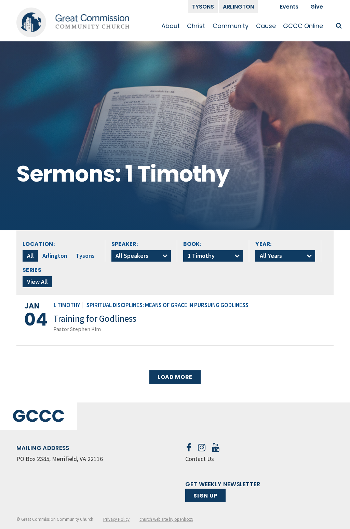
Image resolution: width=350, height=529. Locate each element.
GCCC (38, 416)
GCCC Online (303, 26)
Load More (175, 377)
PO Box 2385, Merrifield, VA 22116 (59, 459)
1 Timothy (66, 305)
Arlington (238, 7)
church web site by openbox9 (166, 519)
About (170, 26)
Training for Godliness (94, 318)
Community (230, 26)
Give (316, 7)
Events (289, 7)
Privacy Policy (116, 519)
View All (37, 282)
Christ (196, 26)
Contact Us (199, 459)
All (30, 256)
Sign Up (205, 496)
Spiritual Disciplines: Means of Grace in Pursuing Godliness (167, 305)
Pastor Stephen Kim (77, 329)
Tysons (203, 7)
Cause (266, 26)
